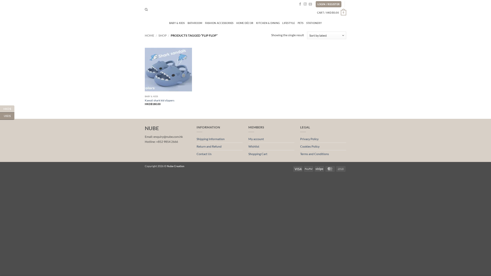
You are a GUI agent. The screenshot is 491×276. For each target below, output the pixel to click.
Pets (301, 23)
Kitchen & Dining (268, 23)
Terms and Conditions (314, 154)
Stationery (314, 23)
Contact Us (204, 154)
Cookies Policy (310, 146)
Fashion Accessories (219, 23)
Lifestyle (288, 23)
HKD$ (8, 108)
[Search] (146, 9)
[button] (331, 12)
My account (256, 139)
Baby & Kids (177, 23)
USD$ (9, 116)
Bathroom (195, 23)
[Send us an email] (310, 4)
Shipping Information (211, 139)
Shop (162, 35)
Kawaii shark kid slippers (159, 100)
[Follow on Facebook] (300, 4)
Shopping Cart (257, 154)
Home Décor (245, 23)
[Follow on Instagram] (305, 4)
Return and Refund (209, 146)
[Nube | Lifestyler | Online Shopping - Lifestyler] (245, 9)
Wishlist (253, 146)
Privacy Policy (309, 139)
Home (149, 35)
